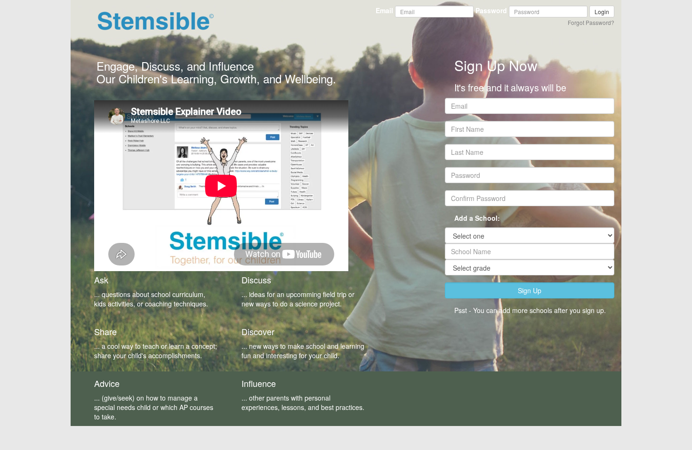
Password (491, 10)
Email (384, 10)
